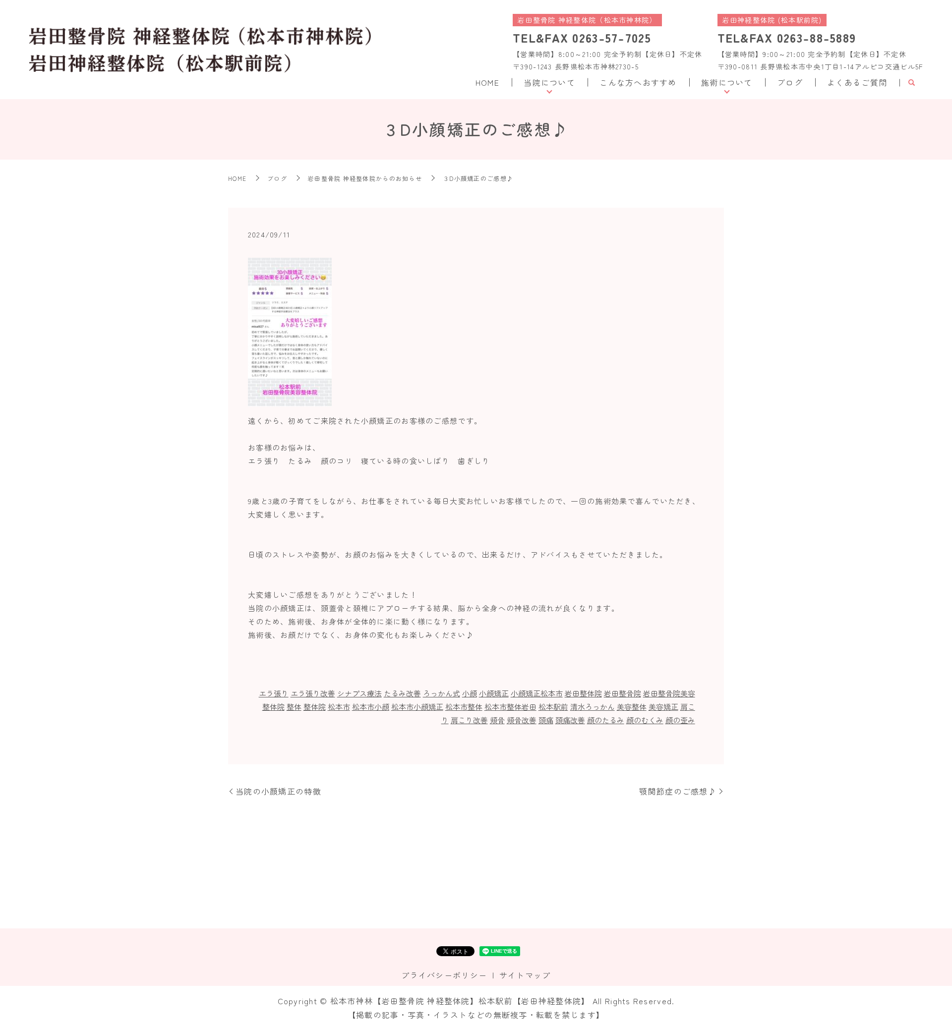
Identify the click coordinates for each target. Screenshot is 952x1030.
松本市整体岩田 (510, 706)
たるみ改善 (402, 693)
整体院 (314, 706)
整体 (294, 706)
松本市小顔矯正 (417, 706)
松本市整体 (463, 706)
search (911, 82)
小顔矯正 (494, 693)
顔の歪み (680, 720)
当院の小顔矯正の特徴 (278, 791)
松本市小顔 (370, 706)
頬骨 (497, 720)
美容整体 (632, 706)
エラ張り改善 (313, 693)
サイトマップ (525, 975)
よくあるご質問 (857, 82)
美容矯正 (663, 706)
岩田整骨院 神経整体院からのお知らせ (365, 178)
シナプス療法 (359, 693)
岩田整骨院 (622, 693)
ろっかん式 (441, 693)
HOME (487, 82)
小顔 (469, 693)
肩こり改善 (469, 720)
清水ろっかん (592, 706)
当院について (549, 82)
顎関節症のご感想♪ (677, 791)
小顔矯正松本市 (537, 693)
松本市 (339, 706)
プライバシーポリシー (444, 975)
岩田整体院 (583, 693)
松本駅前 (553, 706)
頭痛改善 (570, 720)
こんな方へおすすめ (638, 82)
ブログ (790, 82)
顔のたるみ (605, 720)
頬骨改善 (521, 720)
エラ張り (274, 693)
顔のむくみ (644, 720)
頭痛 (545, 720)
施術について (727, 82)
